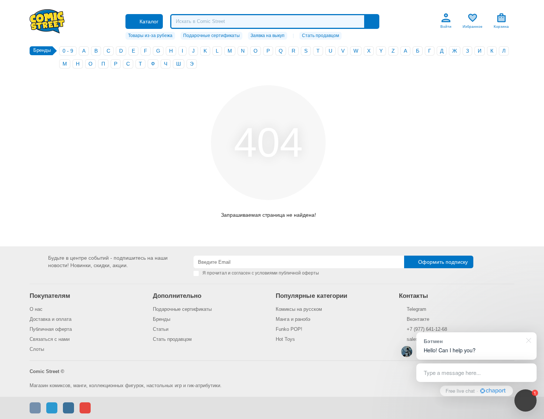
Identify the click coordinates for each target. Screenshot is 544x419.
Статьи (160, 329)
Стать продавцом (320, 35)
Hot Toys (285, 339)
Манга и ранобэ (293, 319)
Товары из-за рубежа (150, 35)
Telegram (416, 309)
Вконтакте (418, 319)
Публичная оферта (51, 329)
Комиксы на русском (299, 309)
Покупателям (50, 295)
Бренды (161, 319)
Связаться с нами (50, 339)
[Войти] (445, 17)
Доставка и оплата (50, 319)
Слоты (37, 349)
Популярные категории (311, 295)
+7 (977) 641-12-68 (427, 329)
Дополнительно (177, 295)
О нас (36, 309)
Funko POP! (289, 329)
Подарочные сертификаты (211, 35)
